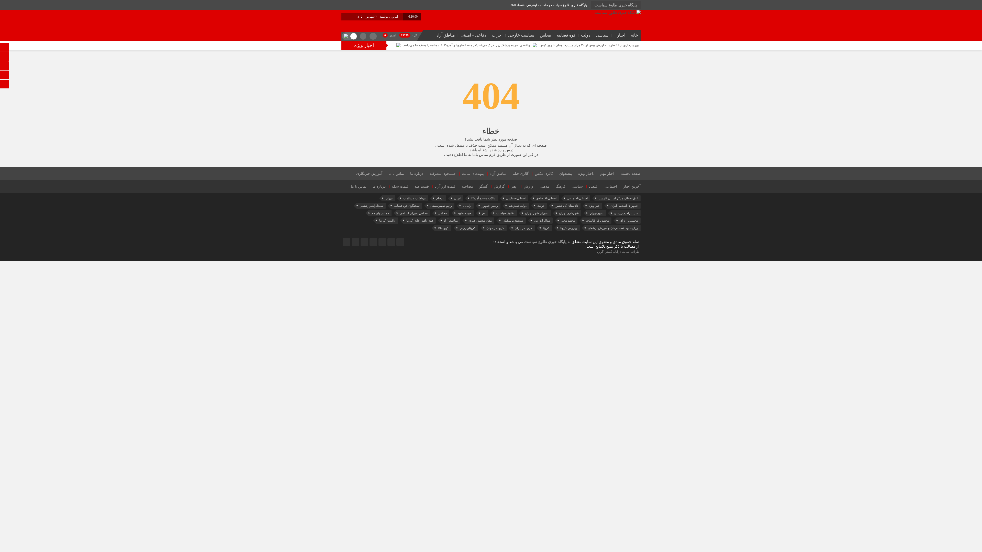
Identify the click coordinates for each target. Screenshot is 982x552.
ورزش (528, 186)
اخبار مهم (607, 174)
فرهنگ (560, 186)
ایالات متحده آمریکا (483, 198)
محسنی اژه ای (629, 220)
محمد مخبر (568, 220)
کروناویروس (468, 228)
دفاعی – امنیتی (473, 35)
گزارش (499, 186)
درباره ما (416, 174)
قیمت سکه (400, 186)
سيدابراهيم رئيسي (371, 206)
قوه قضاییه (566, 35)
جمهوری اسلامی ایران (624, 206)
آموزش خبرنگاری (369, 174)
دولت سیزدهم (518, 206)
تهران (389, 198)
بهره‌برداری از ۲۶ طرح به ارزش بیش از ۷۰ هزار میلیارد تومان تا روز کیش (589, 45)
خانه (634, 35)
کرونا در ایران (523, 228)
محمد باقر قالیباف (597, 220)
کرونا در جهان (495, 228)
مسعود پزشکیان (513, 220)
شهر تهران (596, 213)
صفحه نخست (630, 174)
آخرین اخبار (632, 186)
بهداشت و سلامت (414, 198)
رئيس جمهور (490, 206)
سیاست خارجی (521, 35)
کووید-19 (443, 228)
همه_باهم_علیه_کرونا (419, 220)
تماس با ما (396, 174)
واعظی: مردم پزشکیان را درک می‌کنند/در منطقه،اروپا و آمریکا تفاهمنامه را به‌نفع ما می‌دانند (466, 45)
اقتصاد (593, 186)
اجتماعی (611, 186)
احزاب (497, 35)
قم (484, 213)
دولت (585, 35)
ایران (457, 198)
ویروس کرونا (568, 228)
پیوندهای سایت (473, 174)
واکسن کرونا (387, 220)
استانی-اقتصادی (546, 198)
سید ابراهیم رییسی (626, 213)
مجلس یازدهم (380, 213)
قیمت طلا (422, 186)
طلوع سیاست (505, 213)
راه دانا (467, 206)
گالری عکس (544, 174)
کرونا (546, 228)
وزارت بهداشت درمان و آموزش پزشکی (613, 228)
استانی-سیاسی (516, 198)
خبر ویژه (594, 206)
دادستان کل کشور (566, 206)
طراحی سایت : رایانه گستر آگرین (618, 252)
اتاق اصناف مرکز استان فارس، (618, 198)
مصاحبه (467, 186)
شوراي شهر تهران (536, 213)
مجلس (545, 35)
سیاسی (602, 35)
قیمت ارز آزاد (445, 186)
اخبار (621, 35)
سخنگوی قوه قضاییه (407, 206)
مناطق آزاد (446, 35)
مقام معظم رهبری (480, 220)
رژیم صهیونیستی (441, 206)
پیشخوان (565, 174)
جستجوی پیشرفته (442, 174)
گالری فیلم (520, 174)
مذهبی (544, 186)
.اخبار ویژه (586, 174)
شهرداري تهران (569, 213)
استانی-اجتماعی (577, 198)
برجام (439, 198)
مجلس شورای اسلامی (414, 213)
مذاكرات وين (542, 220)
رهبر (514, 186)
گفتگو (483, 186)
